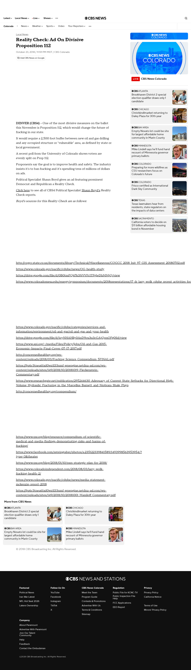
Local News (21, 18)
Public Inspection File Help (124, 597)
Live (35, 18)
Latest (7, 18)
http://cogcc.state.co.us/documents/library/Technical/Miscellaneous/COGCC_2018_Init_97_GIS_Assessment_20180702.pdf (100, 263)
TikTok (54, 605)
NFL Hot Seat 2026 (29, 601)
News (24, 26)
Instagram (56, 601)
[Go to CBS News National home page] (95, 18)
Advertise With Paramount (33, 629)
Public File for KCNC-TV (125, 592)
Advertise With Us (91, 605)
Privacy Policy (151, 592)
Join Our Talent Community (27, 634)
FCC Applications (122, 603)
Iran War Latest (27, 597)
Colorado (8, 26)
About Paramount (28, 625)
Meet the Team (89, 592)
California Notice (152, 597)
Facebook (56, 597)
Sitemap (86, 614)
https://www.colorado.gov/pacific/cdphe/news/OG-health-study (60, 269)
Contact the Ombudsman (32, 648)
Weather (36, 26)
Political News (26, 592)
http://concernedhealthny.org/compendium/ (46, 391)
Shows (47, 18)
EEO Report (119, 607)
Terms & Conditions (92, 610)
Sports (49, 26)
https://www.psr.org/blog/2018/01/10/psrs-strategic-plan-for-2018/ (61, 463)
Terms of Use (150, 605)
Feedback (24, 644)
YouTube (55, 592)
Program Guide (89, 597)
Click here (23, 190)
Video (61, 26)
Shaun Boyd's (91, 190)
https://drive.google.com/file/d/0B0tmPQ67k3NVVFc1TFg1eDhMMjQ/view (68, 275)
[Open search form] (186, 18)
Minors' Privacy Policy (155, 610)
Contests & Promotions (93, 601)
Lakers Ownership (28, 605)
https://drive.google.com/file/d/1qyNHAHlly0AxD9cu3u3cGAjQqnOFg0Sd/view (71, 338)
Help (21, 640)
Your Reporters (76, 26)
